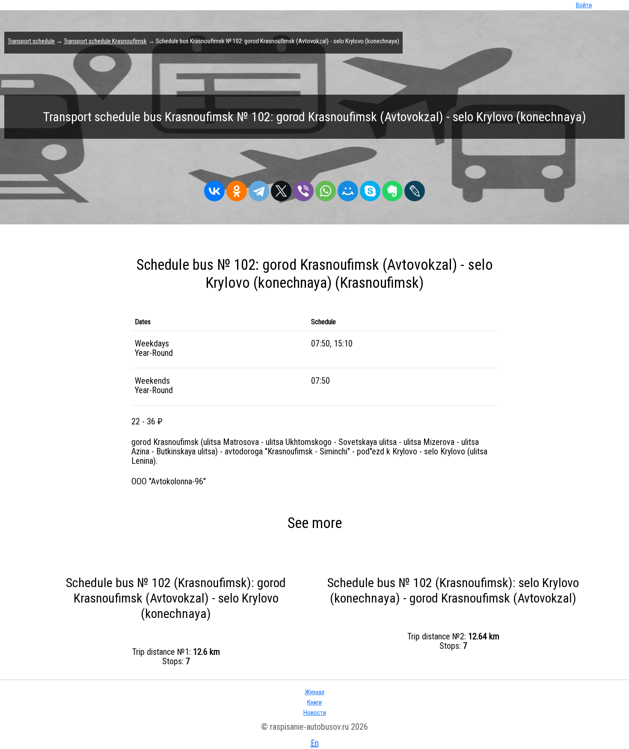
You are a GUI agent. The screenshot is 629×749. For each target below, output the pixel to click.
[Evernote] (392, 188)
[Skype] (370, 188)
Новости (314, 712)
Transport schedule (31, 41)
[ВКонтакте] (214, 188)
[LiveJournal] (414, 188)
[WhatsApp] (325, 188)
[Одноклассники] (236, 188)
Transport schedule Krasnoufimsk (105, 41)
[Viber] (303, 188)
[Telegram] (259, 188)
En (315, 743)
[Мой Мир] (348, 188)
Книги (314, 702)
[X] (281, 188)
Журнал (314, 692)
